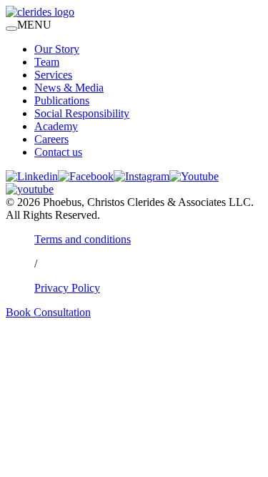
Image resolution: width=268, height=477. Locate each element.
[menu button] (11, 28)
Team (46, 62)
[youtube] (30, 189)
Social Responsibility (81, 113)
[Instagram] (141, 176)
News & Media (69, 88)
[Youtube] (194, 176)
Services (53, 75)
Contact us (58, 152)
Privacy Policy (67, 288)
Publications (61, 100)
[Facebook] (86, 176)
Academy (56, 126)
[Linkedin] (32, 176)
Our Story (56, 49)
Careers (51, 139)
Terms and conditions (82, 239)
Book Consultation (48, 312)
